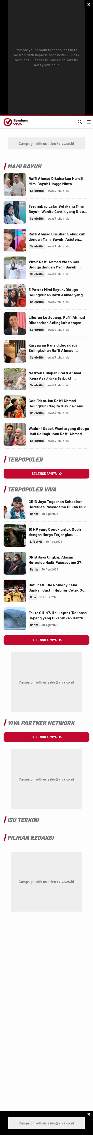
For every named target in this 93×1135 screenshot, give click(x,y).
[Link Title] (15, 184)
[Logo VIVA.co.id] (15, 122)
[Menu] (88, 122)
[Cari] (79, 122)
